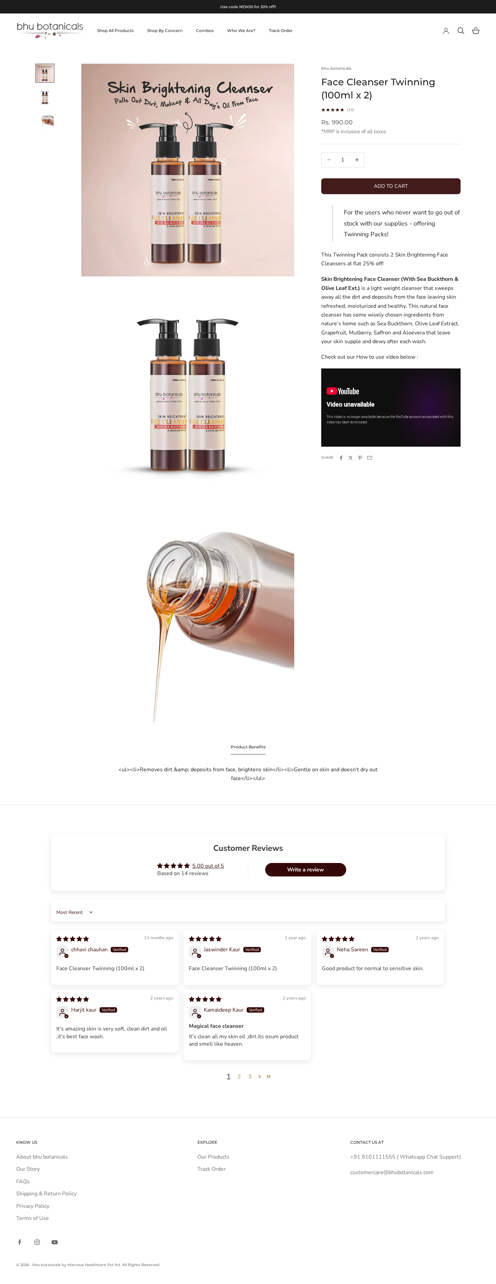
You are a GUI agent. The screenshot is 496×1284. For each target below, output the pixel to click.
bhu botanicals (336, 68)
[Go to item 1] (44, 73)
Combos (205, 30)
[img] (72, 939)
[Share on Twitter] (350, 457)
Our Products (213, 1157)
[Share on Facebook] (341, 457)
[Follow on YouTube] (54, 1242)
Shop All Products (115, 30)
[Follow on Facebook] (19, 1242)
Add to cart (391, 186)
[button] (259, 1076)
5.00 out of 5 (208, 866)
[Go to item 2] (44, 97)
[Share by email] (369, 457)
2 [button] (239, 1076)
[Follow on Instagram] (37, 1242)
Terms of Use (32, 1218)
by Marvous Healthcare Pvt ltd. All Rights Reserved (111, 1264)
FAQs (23, 1181)
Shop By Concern (165, 30)
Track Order (281, 30)
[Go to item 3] (44, 121)
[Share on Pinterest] (360, 457)
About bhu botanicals (42, 1157)
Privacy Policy (32, 1206)
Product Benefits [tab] (248, 746)
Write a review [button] (305, 869)
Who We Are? (241, 30)
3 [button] (250, 1076)
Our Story (28, 1169)
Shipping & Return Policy (46, 1193)
